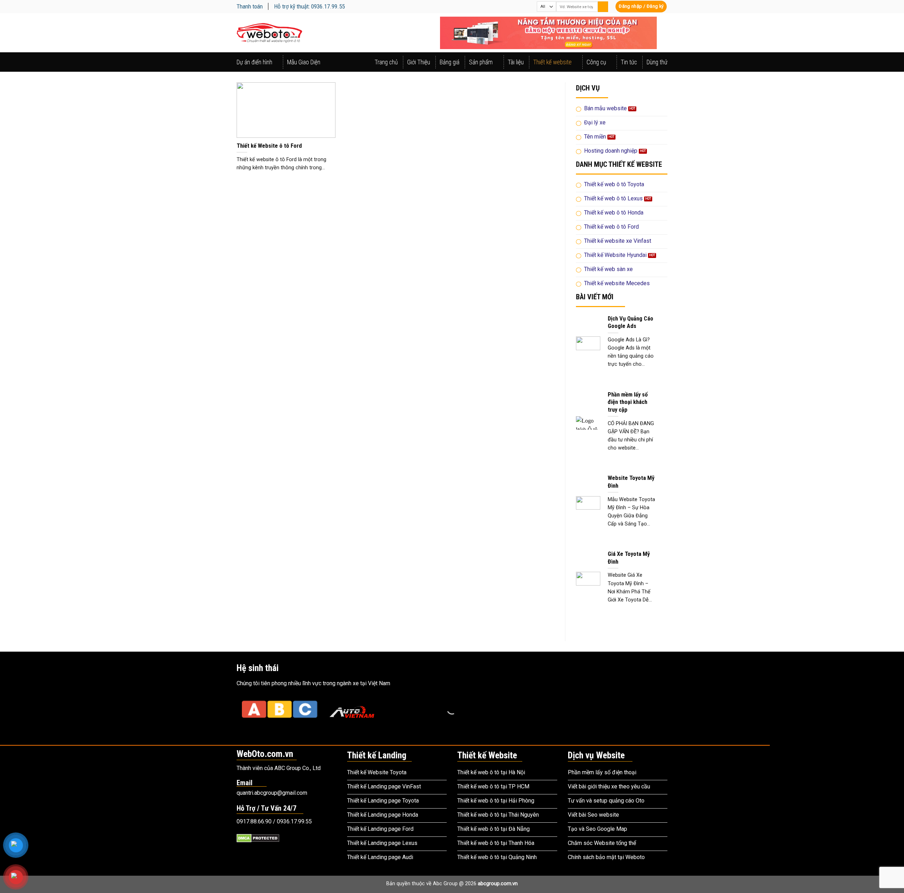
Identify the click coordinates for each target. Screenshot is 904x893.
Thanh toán (250, 6)
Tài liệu (516, 62)
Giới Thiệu (418, 62)
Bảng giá (449, 62)
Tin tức (629, 62)
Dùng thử (657, 62)
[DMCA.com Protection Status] (258, 837)
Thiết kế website (552, 62)
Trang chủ (386, 62)
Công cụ (596, 62)
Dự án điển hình (254, 62)
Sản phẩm (481, 62)
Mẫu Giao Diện (303, 62)
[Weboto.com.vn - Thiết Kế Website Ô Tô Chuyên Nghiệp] (269, 33)
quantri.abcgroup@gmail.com (272, 792)
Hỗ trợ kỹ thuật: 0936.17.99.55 (309, 6)
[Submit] (603, 6)
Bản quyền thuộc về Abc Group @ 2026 (452, 884)
